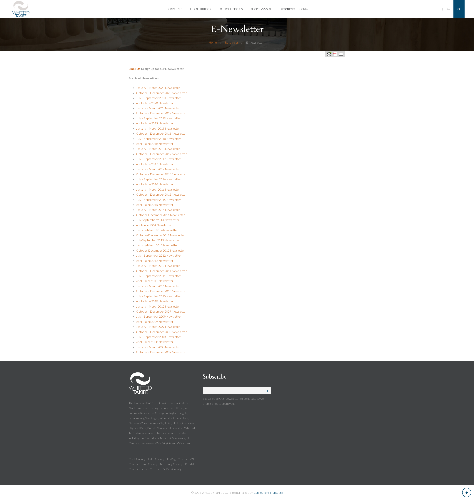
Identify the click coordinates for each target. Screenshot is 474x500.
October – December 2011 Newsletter (161, 271)
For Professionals (231, 9)
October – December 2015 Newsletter (161, 194)
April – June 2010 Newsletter (154, 301)
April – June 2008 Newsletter (154, 342)
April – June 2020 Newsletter (154, 103)
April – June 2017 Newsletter (154, 164)
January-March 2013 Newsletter (157, 245)
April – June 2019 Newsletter (154, 123)
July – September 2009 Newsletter (158, 316)
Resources (288, 9)
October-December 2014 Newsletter (160, 215)
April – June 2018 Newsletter (154, 143)
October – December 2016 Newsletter (161, 174)
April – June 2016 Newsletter (154, 184)
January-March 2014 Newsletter (157, 230)
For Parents (174, 9)
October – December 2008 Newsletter (161, 332)
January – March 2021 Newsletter (158, 87)
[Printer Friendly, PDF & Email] (335, 54)
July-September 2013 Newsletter (157, 240)
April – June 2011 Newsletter (154, 281)
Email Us (134, 68)
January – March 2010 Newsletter (158, 306)
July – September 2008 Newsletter (158, 337)
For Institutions (200, 9)
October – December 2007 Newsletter (161, 352)
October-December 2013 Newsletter (160, 235)
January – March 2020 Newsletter (158, 108)
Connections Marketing (268, 492)
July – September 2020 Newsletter (158, 98)
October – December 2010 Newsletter (161, 291)
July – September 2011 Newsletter (158, 276)
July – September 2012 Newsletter (158, 255)
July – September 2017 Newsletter (158, 159)
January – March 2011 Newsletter (158, 286)
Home (213, 42)
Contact (305, 9)
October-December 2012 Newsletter (160, 250)
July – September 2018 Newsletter (158, 138)
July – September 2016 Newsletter (158, 179)
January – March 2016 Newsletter (158, 189)
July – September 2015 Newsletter (158, 199)
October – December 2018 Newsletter (161, 133)
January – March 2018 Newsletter (158, 148)
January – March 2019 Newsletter (158, 128)
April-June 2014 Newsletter (153, 225)
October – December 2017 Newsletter (161, 154)
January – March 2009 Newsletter (158, 326)
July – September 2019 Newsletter (158, 118)
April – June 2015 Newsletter (154, 204)
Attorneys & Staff (262, 9)
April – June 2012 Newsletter (154, 260)
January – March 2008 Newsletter (158, 347)
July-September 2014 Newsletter (157, 220)
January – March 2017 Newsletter (158, 169)
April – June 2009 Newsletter (154, 321)
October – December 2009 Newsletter (161, 311)
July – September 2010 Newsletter (158, 296)
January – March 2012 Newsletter (158, 265)
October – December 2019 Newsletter (161, 113)
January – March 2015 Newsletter (158, 209)
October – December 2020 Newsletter (161, 93)
